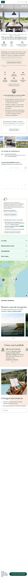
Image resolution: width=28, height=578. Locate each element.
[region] (14, 279)
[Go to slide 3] (16, 30)
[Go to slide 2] (15, 30)
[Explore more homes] (2, 6)
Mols (26, 34)
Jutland (14, 34)
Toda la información (12, 156)
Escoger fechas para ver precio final (4, 575)
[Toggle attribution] (26, 296)
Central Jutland (20, 34)
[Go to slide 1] (14, 30)
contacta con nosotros (12, 359)
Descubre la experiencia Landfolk (12, 232)
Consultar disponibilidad (18, 574)
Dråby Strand (17, 35)
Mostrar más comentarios (10, 214)
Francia (8, 352)
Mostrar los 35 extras (14, 84)
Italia (19, 351)
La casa (4, 241)
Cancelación (5, 251)
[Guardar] (26, 6)
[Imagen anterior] (2, 18)
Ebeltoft (11, 35)
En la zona (4, 256)
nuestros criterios (15, 224)
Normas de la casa (7, 246)
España (14, 354)
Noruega (12, 352)
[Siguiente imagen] (26, 18)
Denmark (10, 34)
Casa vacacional (4, 34)
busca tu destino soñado (14, 311)
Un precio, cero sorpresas (18, 229)
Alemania (8, 354)
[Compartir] (23, 6)
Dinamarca (14, 351)
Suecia (18, 352)
